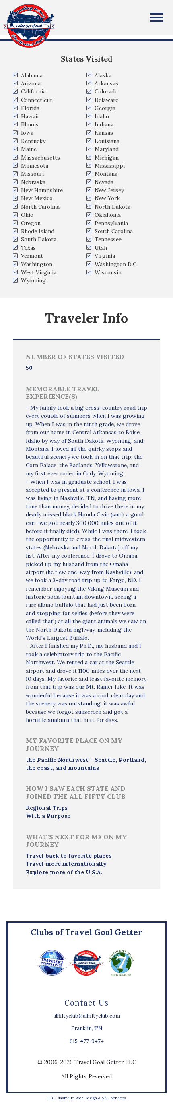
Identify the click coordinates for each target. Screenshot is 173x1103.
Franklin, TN (86, 1028)
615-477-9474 (87, 1041)
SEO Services (114, 1098)
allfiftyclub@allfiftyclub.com (86, 1015)
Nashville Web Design (77, 1098)
